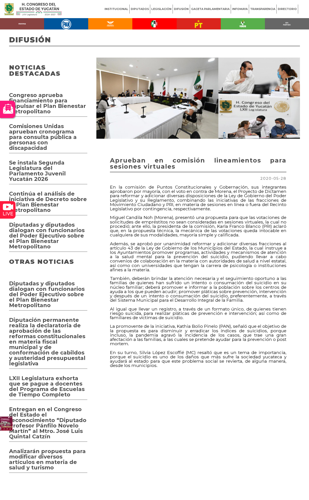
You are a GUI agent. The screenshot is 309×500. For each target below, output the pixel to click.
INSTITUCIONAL (116, 9)
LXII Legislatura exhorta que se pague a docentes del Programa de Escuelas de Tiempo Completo (47, 386)
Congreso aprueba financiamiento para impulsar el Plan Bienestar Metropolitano (47, 103)
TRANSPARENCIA (262, 9)
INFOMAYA (240, 9)
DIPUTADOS (140, 9)
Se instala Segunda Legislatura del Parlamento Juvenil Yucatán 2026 (37, 170)
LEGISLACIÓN (161, 9)
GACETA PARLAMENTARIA (210, 9)
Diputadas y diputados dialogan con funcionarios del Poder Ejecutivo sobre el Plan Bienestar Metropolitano (47, 235)
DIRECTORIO (287, 9)
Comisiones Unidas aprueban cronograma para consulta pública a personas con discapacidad (43, 137)
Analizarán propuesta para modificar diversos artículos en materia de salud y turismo (47, 459)
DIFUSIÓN (181, 9)
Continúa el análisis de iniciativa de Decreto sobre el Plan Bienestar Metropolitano (48, 201)
